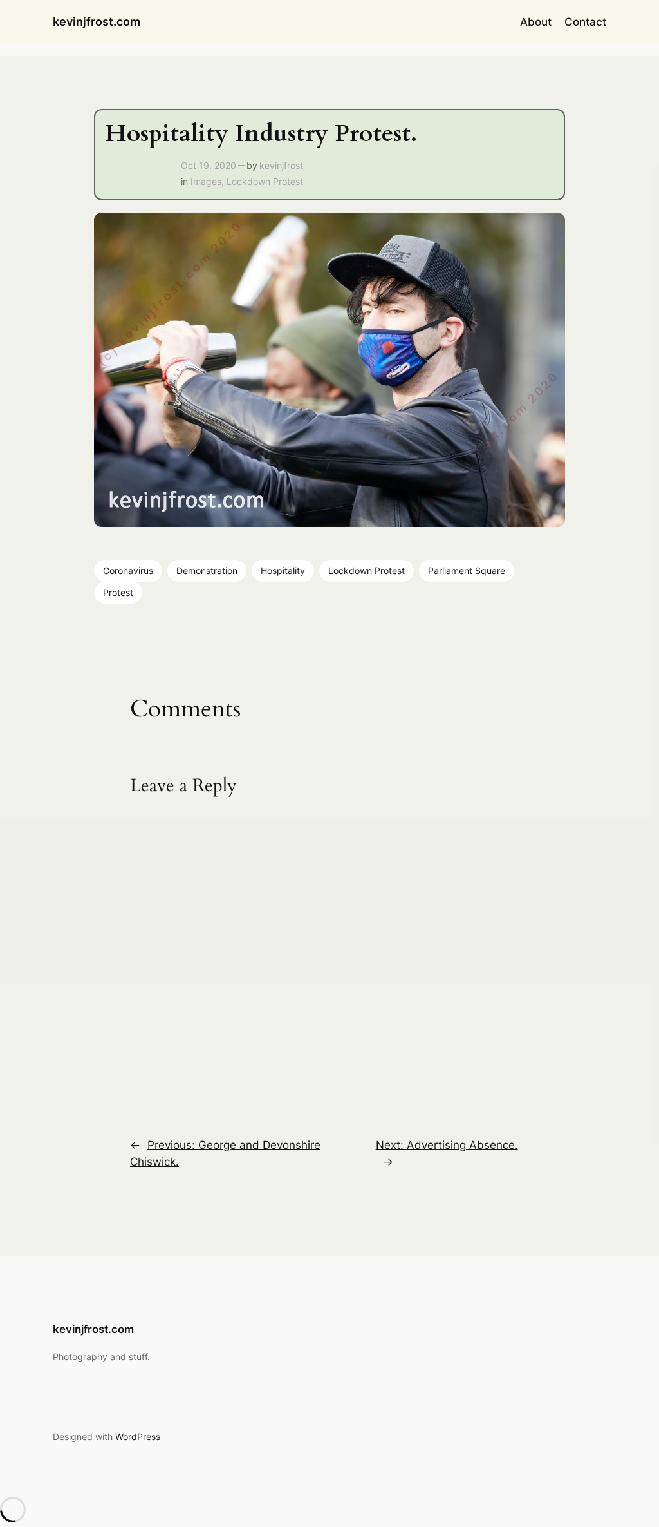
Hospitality (283, 570)
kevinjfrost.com (96, 21)
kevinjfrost (281, 165)
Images (205, 181)
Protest (118, 592)
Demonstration (206, 570)
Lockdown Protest (265, 181)
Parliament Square (466, 570)
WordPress (137, 1436)
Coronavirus (128, 570)
